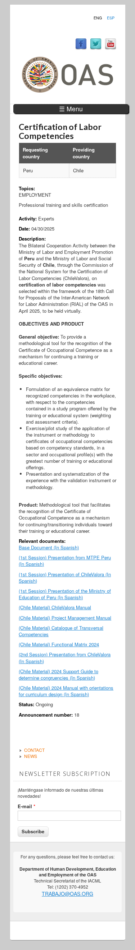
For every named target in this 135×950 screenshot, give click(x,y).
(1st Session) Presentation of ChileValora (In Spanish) (65, 577)
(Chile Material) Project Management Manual (65, 617)
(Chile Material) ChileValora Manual (55, 607)
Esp (110, 17)
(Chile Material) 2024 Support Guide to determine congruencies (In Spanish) (58, 674)
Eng (98, 17)
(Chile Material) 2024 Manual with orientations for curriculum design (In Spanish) (66, 691)
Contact (34, 750)
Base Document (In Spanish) (49, 547)
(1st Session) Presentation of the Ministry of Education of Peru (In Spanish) (65, 594)
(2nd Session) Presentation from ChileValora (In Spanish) (65, 657)
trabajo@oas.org (67, 893)
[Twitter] (96, 48)
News (30, 756)
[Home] (67, 90)
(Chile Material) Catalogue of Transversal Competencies (61, 631)
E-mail (26, 806)
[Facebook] (81, 48)
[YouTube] (110, 48)
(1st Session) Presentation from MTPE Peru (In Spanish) (65, 560)
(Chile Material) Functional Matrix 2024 (59, 644)
